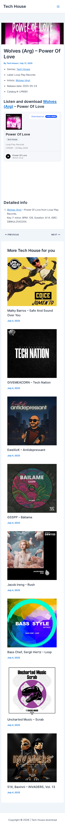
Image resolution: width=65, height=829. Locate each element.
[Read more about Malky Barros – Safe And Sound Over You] (32, 281)
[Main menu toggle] (58, 6)
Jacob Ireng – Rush (21, 584)
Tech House (14, 6)
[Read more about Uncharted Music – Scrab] (32, 690)
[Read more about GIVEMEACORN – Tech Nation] (32, 353)
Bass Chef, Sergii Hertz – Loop (29, 652)
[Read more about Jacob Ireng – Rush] (32, 555)
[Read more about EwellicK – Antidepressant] (32, 420)
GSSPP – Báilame (19, 517)
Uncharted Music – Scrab (25, 719)
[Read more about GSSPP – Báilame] (32, 488)
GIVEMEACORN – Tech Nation (29, 382)
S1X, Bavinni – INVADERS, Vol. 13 (31, 787)
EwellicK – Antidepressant (26, 450)
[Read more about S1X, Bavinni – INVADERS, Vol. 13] (32, 757)
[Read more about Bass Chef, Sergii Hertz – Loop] (32, 622)
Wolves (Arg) (23, 80)
